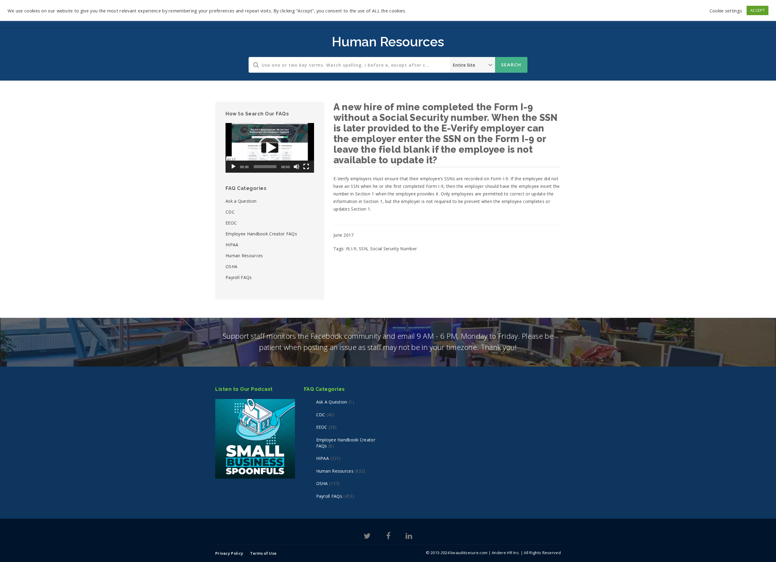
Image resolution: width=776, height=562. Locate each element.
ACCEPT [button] (757, 10)
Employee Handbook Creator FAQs (261, 234)
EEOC (231, 223)
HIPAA (232, 245)
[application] (270, 148)
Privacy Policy (229, 553)
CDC (230, 212)
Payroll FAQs (239, 277)
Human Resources (244, 255)
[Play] (233, 167)
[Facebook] (388, 537)
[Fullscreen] (306, 167)
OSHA (231, 266)
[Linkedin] (409, 537)
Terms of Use (263, 553)
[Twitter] (367, 537)
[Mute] (296, 167)
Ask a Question (241, 201)
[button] (270, 148)
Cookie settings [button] (726, 10)
